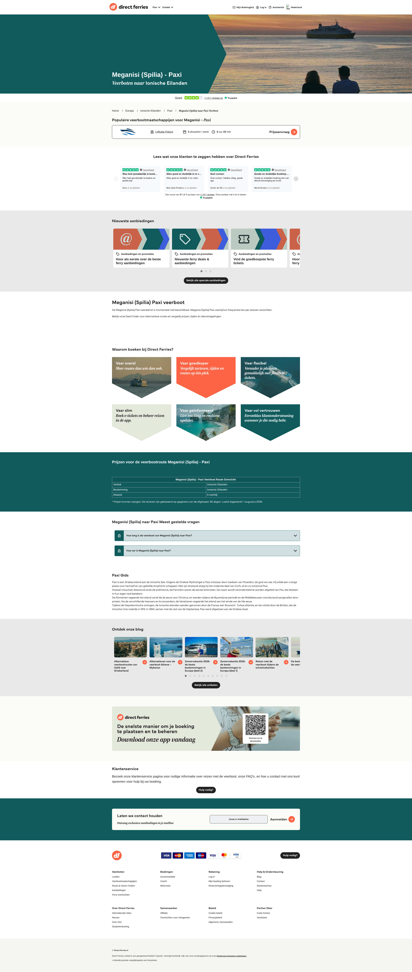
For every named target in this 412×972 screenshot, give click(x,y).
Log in (212, 876)
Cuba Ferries (263, 913)
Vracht (163, 881)
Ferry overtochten (121, 894)
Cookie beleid (215, 913)
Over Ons (117, 922)
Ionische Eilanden (150, 110)
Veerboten (262, 917)
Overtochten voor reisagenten (175, 917)
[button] (207, 535)
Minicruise (165, 885)
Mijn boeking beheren (219, 881)
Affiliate (164, 913)
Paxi (169, 110)
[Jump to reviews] (206, 97)
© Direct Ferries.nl (120, 950)
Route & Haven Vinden (123, 885)
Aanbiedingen (119, 890)
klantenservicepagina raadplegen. (232, 956)
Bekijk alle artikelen (205, 685)
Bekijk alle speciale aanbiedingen (205, 280)
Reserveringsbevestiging (221, 885)
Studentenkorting (120, 926)
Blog (259, 876)
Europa (130, 110)
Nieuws (115, 917)
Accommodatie (167, 876)
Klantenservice (264, 885)
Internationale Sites (121, 913)
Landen (116, 876)
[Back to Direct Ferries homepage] (128, 7)
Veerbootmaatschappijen (124, 881)
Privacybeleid (215, 917)
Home (115, 110)
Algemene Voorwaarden (221, 922)
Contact (261, 881)
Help (259, 890)
